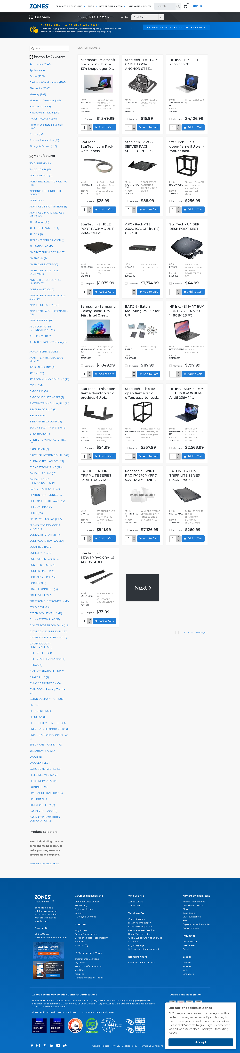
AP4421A (129, 267)
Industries (189, 935)
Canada (187, 962)
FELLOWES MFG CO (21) (44, 774)
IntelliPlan (80, 970)
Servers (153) (37, 134)
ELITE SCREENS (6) (41, 711)
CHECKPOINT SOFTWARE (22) (47, 501)
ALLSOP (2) (36, 234)
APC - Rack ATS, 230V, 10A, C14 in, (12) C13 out (142, 228)
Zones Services (136, 919)
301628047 (130, 358)
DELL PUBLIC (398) (41, 653)
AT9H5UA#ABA (176, 103)
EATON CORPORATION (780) (47, 698)
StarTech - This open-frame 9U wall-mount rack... (186, 146)
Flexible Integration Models (89, 977)
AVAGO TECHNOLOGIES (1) (45, 351)
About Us (80, 924)
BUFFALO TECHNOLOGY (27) (47, 461)
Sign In (197, 6)
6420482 (85, 276)
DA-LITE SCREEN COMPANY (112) (49, 625)
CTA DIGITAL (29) (39, 607)
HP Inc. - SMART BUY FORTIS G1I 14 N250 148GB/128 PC (186, 311)
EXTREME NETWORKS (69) (45, 768)
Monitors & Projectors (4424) (46, 100)
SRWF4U (85, 514)
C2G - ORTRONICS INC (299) (46, 467)
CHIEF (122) (36, 513)
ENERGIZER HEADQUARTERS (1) (49, 729)
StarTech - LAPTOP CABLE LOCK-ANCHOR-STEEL (141, 64)
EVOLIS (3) (36, 756)
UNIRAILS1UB (87, 596)
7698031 (129, 193)
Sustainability (81, 945)
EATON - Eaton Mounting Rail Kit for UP (142, 311)
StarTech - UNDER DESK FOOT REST (184, 226)
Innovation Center (140, 6)
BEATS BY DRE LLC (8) (43, 409)
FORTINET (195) (39, 787)
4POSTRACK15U (132, 432)
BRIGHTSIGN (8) (39, 449)
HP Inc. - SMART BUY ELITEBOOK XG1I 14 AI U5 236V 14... (186, 393)
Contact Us (41, 928)
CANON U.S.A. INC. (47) (43, 473)
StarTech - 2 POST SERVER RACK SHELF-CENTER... (140, 146)
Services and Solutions (89, 895)
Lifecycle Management (140, 926)
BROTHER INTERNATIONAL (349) (49, 455)
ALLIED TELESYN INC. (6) (44, 228)
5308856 (173, 276)
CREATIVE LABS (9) (41, 595)
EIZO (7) (34, 704)
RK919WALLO (176, 185)
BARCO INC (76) (39, 391)
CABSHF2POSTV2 (132, 186)
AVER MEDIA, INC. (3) (42, 367)
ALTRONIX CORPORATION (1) (47, 240)
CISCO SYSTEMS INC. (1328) (46, 519)
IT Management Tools (88, 953)
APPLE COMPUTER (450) (44, 305)
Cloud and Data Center (87, 901)
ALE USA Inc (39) (39, 222)
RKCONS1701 (87, 267)
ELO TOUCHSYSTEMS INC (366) (48, 723)
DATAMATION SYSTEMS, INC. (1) (48, 637)
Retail (186, 949)
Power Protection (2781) (43, 118)
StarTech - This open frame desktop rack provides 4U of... (98, 393)
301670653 (174, 358)
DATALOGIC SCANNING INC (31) (48, 631)
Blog (185, 909)
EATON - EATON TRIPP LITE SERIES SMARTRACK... (184, 475)
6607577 (129, 111)
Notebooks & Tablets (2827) (45, 112)
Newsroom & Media (111, 6)
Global (187, 956)
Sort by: (133, 17)
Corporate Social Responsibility (91, 938)
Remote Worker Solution (141, 930)
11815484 (173, 111)
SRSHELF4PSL (176, 514)
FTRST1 (173, 267)
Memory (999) (38, 94)
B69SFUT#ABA (176, 349)
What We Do (136, 913)
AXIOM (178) (37, 373)
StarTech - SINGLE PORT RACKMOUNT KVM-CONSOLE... (97, 228)
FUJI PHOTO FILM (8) (42, 805)
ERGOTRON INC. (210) (42, 750)
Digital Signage (136, 945)
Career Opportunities (86, 934)
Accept (200, 1042)
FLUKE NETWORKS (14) (43, 780)
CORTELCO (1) (38, 583)
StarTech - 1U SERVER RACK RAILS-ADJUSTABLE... (98, 557)
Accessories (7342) (40, 64)
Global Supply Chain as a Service (145, 938)
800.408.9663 (42, 934)
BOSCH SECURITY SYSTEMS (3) (48, 427)
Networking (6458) (40, 106)
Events (186, 920)
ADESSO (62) (37, 200)
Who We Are (136, 895)
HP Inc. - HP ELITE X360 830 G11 (184, 62)
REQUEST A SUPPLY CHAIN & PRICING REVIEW (176, 27)
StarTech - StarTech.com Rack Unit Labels (97, 146)
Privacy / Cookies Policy (124, 1046)
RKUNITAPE (87, 185)
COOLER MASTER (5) (42, 571)
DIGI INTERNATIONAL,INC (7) (47, 671)
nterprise (79, 974)
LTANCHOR (131, 102)
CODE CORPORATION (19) (45, 534)
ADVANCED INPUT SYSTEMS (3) (48, 206)
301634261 (174, 522)
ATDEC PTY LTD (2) (40, 336)
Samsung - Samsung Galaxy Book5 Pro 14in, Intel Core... (98, 311)
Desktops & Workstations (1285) (48, 82)
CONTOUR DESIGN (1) (42, 565)
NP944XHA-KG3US (88, 350)
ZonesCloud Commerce (88, 966)
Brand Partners (137, 956)
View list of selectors (44, 863)
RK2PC (128, 349)
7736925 (129, 440)
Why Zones (81, 930)
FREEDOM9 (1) (38, 799)
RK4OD (84, 431)
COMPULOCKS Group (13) (44, 558)
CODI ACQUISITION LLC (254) (47, 540)
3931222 (85, 193)
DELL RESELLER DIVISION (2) (47, 659)
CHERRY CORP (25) (41, 507)
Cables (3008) (37, 76)
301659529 (86, 358)
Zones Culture (135, 901)
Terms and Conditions (151, 1046)
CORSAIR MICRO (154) (43, 577)
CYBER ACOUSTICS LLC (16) (46, 613)
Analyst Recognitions (194, 901)
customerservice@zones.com (48, 937)
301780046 (130, 522)
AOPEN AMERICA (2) (42, 289)
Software (133, 941)
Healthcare (189, 945)
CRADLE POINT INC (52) (44, 589)
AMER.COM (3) (38, 258)
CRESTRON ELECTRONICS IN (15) (49, 601)
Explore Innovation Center (196, 924)
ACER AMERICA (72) (41, 175)
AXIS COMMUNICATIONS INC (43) (49, 379)
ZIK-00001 (86, 102)
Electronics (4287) (40, 88)
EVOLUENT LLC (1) (40, 762)
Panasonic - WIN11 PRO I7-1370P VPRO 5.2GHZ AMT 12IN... (141, 475)
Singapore (188, 974)
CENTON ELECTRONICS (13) (46, 495)
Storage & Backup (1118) (43, 146)
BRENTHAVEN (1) (40, 433)
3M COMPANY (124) (41, 169)
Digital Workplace (84, 909)
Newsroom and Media (196, 895)
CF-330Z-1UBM (131, 515)
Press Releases (191, 928)
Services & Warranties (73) (44, 140)
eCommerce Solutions (87, 959)
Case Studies (189, 913)
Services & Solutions (69, 6)
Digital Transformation (139, 934)
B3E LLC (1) (36, 385)
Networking (81, 905)
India (185, 970)
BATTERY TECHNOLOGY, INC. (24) (49, 403)
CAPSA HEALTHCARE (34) (45, 489)
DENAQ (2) (36, 665)
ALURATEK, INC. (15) (41, 246)
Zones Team (134, 905)
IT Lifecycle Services (85, 917)
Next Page (201, 632)
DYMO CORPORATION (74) (45, 683)
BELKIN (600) (38, 415)
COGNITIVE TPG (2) (41, 546)
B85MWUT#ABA (176, 432)
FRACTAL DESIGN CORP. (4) (46, 793)
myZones (80, 962)
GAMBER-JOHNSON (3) (43, 811)
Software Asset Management (143, 949)
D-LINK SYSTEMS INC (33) (45, 619)
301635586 (86, 522)
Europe (187, 966)
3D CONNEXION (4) (41, 163)
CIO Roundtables (192, 917)
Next (141, 587)
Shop (91, 6)
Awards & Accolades (193, 905)
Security (79, 913)
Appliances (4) (37, 70)
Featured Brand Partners (141, 962)
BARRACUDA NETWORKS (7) (47, 397)
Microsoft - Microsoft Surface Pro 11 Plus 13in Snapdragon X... (98, 64)
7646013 (85, 605)
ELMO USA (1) (38, 717)
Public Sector (190, 941)
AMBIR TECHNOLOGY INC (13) (47, 252)
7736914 (85, 440)
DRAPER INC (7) (39, 677)
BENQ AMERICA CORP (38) (46, 421)
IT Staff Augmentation (139, 923)
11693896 (85, 111)
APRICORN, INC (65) (41, 320)
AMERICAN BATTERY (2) (44, 264)
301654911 (174, 440)
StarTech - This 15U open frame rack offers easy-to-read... (142, 393)
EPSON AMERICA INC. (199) (46, 744)
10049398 (130, 276)
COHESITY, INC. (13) (41, 552)
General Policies (100, 1046)
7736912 (173, 193)
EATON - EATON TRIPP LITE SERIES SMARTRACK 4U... (96, 475)
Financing (80, 941)
